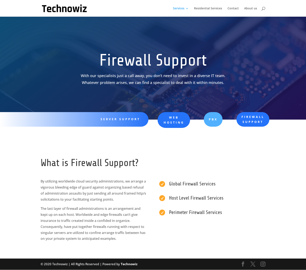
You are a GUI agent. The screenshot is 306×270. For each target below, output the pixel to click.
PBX (213, 119)
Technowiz (129, 264)
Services (178, 8)
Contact (233, 8)
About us (250, 8)
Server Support (120, 119)
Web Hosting (174, 119)
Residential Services (208, 8)
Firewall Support (252, 119)
